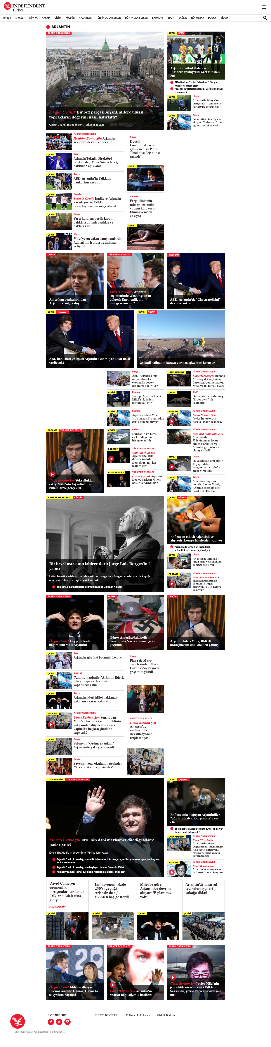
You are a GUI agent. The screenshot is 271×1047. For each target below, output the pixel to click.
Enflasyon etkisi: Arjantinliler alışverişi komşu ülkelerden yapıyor (196, 538)
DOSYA (212, 18)
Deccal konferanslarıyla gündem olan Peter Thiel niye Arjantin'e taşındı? (145, 149)
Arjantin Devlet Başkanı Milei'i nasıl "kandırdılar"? (147, 480)
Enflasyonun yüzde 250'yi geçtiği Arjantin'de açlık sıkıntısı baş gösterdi (112, 891)
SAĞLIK (183, 18)
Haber (7, 18)
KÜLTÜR (70, 18)
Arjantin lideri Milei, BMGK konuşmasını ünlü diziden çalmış (194, 643)
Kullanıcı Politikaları (138, 1015)
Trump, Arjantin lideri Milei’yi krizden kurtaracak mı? (146, 400)
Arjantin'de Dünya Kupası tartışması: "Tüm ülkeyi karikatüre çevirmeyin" (208, 103)
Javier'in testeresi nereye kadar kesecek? (207, 419)
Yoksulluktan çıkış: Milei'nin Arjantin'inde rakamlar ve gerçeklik (72, 484)
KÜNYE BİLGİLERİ (106, 1015)
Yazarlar (85, 18)
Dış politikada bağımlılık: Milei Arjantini (69, 643)
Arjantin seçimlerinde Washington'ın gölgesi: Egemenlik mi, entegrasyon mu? (130, 298)
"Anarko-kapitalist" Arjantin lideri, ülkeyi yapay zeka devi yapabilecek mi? (99, 681)
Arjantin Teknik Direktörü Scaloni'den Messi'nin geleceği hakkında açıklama (96, 162)
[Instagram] (67, 1022)
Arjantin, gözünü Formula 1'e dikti (98, 657)
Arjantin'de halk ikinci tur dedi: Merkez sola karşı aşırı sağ (91, 872)
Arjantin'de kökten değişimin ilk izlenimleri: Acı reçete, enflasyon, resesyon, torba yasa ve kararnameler (108, 861)
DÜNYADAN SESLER (136, 18)
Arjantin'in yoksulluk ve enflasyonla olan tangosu (208, 869)
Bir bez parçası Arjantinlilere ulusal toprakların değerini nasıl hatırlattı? (96, 114)
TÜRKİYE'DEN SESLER (108, 18)
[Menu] (264, 7)
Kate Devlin (57, 906)
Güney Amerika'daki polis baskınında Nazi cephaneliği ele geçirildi (133, 641)
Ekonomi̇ (174, 255)
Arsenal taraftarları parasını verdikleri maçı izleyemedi (199, 91)
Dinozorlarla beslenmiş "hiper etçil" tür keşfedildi (208, 400)
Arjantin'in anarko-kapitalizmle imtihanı (131, 993)
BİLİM (58, 18)
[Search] (265, 18)
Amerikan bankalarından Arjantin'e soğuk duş (67, 301)
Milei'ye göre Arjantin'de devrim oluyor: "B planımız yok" (156, 891)
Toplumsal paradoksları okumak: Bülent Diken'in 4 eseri (89, 587)
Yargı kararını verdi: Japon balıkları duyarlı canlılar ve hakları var (93, 222)
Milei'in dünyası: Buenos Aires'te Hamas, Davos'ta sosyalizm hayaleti (73, 991)
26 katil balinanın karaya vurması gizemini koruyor (177, 363)
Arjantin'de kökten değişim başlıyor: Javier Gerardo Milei (90, 867)
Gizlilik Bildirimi (166, 1015)
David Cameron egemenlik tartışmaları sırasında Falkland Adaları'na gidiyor (66, 892)
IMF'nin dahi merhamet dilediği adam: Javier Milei (101, 842)
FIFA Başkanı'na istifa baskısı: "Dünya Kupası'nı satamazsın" (196, 84)
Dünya (33, 18)
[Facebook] (51, 1022)
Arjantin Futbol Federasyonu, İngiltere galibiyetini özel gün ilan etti (195, 72)
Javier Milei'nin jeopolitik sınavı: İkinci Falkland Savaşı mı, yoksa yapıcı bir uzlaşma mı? (195, 989)
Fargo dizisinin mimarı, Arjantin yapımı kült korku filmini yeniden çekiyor (143, 209)
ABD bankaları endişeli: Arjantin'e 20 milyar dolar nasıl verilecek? (89, 360)
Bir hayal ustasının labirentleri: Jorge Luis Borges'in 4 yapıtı (100, 566)
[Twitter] (59, 1022)
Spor (171, 18)
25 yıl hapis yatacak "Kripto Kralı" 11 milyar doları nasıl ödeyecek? (199, 831)
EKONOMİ (158, 18)
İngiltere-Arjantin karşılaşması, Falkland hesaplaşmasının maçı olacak (97, 202)
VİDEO (224, 18)
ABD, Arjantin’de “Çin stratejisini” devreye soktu (195, 301)
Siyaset (20, 18)
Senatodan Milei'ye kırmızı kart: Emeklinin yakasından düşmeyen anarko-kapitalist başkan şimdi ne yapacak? (97, 725)
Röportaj (197, 18)
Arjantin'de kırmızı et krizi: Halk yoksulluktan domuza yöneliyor (192, 549)
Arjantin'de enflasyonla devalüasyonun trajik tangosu (143, 730)
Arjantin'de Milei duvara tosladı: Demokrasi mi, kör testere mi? (144, 460)
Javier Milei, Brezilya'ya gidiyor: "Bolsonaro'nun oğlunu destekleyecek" (207, 122)
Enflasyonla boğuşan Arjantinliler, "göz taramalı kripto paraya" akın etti (195, 818)
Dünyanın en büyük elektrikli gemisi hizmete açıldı (145, 437)
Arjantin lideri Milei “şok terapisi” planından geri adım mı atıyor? (148, 419)
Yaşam (46, 18)
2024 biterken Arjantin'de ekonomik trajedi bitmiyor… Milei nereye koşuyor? (207, 584)
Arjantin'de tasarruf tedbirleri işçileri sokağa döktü (201, 889)
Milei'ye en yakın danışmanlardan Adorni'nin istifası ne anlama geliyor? (98, 242)
